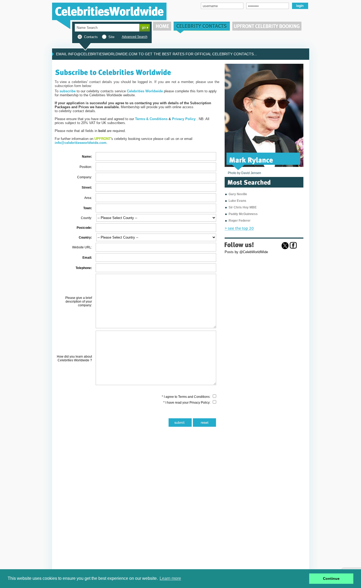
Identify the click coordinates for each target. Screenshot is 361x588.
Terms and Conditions (194, 397)
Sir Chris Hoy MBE (243, 207)
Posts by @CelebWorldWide (246, 252)
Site (111, 37)
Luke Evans (237, 201)
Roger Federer (240, 220)
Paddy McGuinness (243, 214)
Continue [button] (331, 578)
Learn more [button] (170, 578)
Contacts (91, 37)
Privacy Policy (199, 402)
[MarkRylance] (251, 159)
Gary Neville (238, 194)
